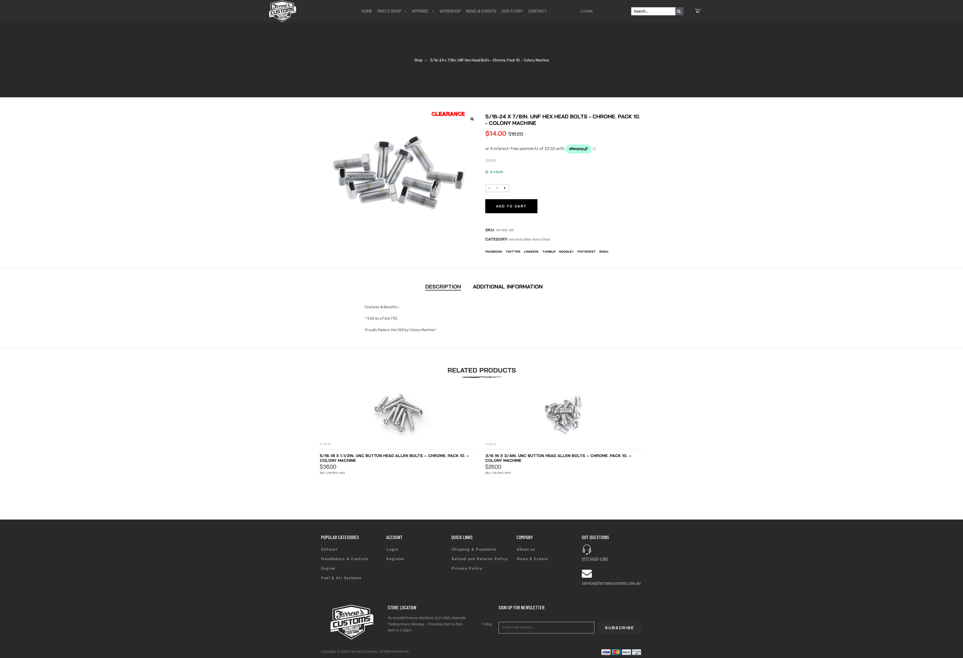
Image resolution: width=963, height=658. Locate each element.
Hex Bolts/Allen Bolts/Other (529, 239)
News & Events (481, 11)
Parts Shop (389, 11)
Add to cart (511, 206)
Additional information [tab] (508, 286)
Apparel (420, 11)
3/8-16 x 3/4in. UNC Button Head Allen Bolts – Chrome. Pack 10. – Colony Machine (558, 458)
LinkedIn (531, 251)
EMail (604, 251)
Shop (418, 60)
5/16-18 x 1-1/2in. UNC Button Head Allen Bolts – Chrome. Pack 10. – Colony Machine (394, 458)
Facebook (493, 251)
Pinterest (586, 251)
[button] (472, 119)
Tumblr (548, 251)
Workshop (450, 11)
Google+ (566, 251)
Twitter (513, 251)
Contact (537, 11)
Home (366, 11)
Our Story (512, 11)
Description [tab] (443, 286)
